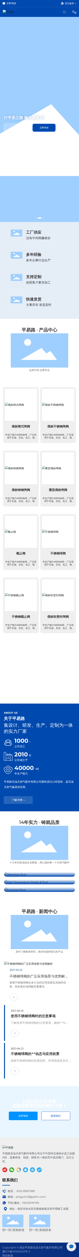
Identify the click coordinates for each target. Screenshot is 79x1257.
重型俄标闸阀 (58, 505)
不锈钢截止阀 (21, 632)
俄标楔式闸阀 (21, 442)
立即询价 (11, 3)
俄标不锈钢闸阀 (58, 442)
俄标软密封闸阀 (58, 632)
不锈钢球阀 (58, 569)
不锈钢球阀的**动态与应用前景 (35, 1054)
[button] (35, 218)
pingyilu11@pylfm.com (31, 1196)
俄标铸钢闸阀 (21, 505)
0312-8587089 (25, 1191)
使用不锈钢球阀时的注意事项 (33, 1016)
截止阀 (21, 569)
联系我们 (16, 135)
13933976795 (30, 1203)
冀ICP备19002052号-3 (16, 1251)
